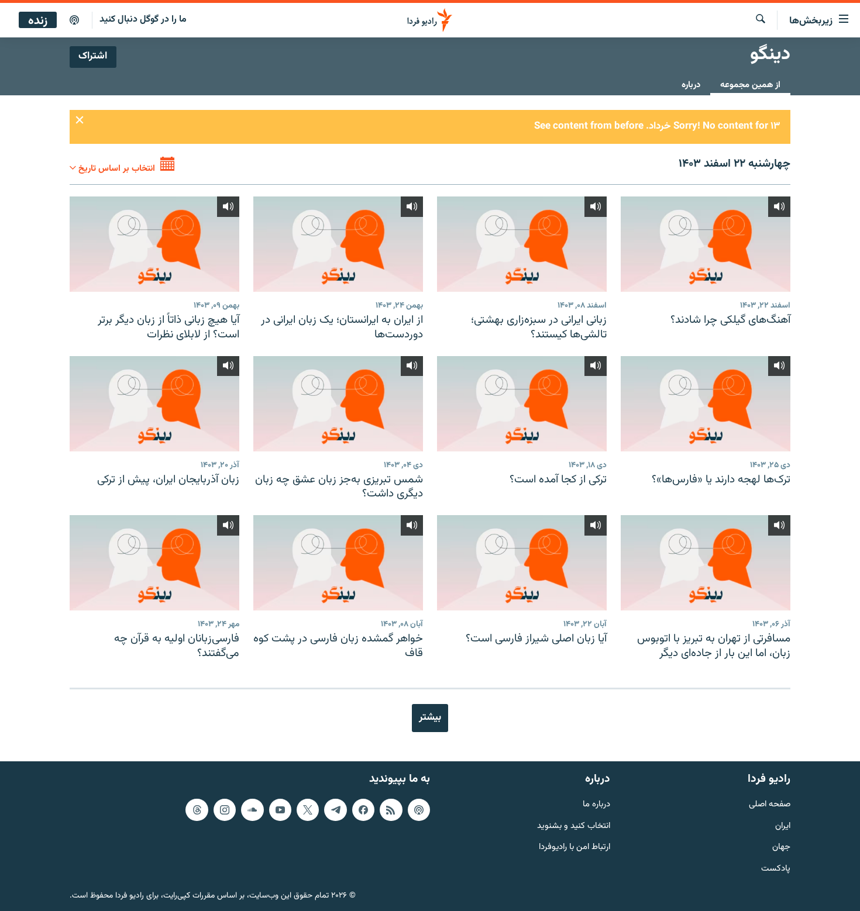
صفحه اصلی (769, 805)
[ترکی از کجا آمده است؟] (522, 403)
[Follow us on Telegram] (335, 810)
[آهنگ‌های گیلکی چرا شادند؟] (705, 244)
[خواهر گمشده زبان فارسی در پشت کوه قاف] (338, 562)
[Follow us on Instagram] (225, 810)
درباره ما (596, 805)
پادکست (775, 869)
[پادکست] (74, 20)
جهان (781, 847)
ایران (782, 826)
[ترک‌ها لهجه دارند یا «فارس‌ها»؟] (705, 403)
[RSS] (391, 810)
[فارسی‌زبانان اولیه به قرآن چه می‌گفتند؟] (154, 562)
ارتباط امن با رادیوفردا (574, 847)
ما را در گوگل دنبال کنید (143, 19)
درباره (691, 85)
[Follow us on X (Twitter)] (308, 810)
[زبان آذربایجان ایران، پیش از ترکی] (154, 403)
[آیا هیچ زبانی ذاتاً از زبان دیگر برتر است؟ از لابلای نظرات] (154, 244)
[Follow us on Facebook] (363, 810)
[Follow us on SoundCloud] (252, 810)
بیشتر (430, 717)
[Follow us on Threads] (196, 810)
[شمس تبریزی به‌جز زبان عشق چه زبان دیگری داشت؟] (338, 403)
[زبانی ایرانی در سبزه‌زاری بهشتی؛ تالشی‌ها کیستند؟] (522, 244)
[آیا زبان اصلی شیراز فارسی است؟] (522, 562)
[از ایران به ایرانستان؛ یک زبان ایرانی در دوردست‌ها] (338, 244)
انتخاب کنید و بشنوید (573, 826)
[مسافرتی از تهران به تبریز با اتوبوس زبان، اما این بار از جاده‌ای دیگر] (705, 562)
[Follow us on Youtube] (280, 810)
